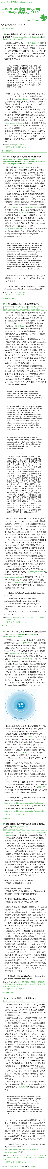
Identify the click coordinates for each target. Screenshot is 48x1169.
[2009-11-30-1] (28, 643)
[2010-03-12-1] (12, 986)
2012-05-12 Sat (7, 626)
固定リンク (9, 147)
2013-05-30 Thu (8, 298)
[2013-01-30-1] (20, 326)
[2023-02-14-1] (20, 145)
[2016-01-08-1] (20, 617)
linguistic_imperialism (33, 37)
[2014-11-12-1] (31, 617)
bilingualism (8, 307)
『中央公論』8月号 (33, 43)
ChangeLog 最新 (26, 2)
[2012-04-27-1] (14, 659)
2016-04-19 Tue (7, 151)
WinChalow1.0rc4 (16, 1166)
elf (43, 37)
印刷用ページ (21, 147)
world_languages (20, 307)
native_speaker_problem (13, 39)
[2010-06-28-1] (32, 984)
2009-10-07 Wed (8, 992)
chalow (32, 1166)
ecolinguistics (26, 164)
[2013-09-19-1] (14, 207)
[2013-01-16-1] (20, 1155)
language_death (29, 159)
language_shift (31, 634)
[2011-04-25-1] (21, 984)
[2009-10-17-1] (11, 833)
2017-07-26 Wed (8, 28)
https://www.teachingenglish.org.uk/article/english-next (23, 803)
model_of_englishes (37, 161)
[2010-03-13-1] (21, 1157)
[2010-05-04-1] (10, 1157)
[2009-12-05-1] (32, 1157)
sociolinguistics (9, 161)
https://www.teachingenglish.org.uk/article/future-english (24, 811)
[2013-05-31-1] (10, 620)
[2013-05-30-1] (31, 982)
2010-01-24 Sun (8, 818)
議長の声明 (23, 1087)
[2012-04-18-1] (10, 984)
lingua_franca (18, 37)
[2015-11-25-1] (20, 982)
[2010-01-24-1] (18, 582)
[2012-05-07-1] (26, 659)
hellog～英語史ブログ (9, 2)
